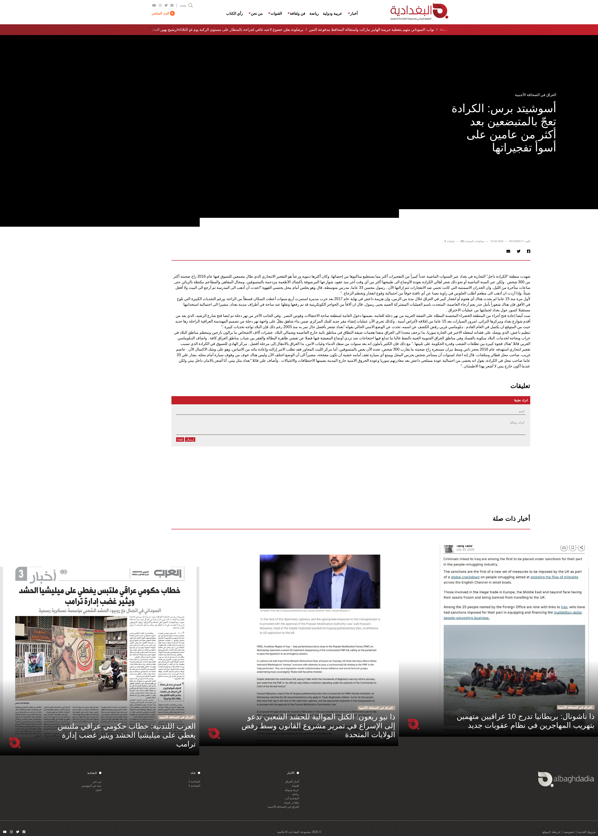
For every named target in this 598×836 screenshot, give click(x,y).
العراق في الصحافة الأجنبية (283, 806)
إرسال (190, 439)
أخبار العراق (292, 781)
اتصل (98, 790)
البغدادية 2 (194, 785)
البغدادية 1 (194, 781)
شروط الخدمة (587, 832)
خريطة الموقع (551, 832)
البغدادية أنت (292, 798)
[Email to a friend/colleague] (508, 251)
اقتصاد (295, 785)
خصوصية (569, 832)
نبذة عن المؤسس (91, 785)
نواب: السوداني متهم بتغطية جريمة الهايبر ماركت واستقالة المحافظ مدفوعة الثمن (364, 30)
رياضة (295, 794)
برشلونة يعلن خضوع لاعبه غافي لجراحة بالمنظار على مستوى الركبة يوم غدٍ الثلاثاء (233, 30)
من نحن (97, 781)
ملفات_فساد (291, 802)
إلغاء (180, 439)
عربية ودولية (292, 790)
